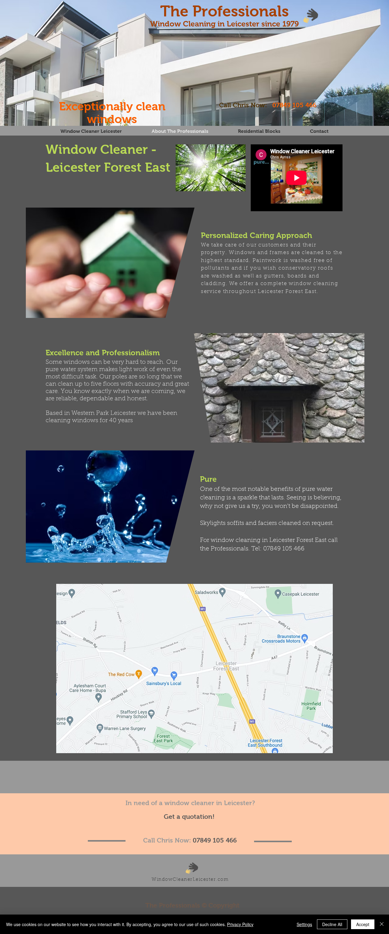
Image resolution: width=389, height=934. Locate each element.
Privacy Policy (240, 924)
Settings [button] (304, 924)
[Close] (381, 924)
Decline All (332, 924)
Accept (362, 924)
